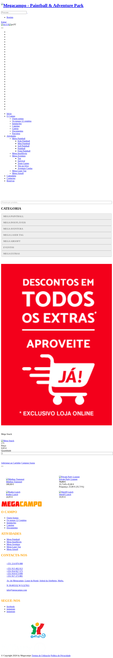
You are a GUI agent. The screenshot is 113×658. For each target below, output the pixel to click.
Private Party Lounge (68, 479)
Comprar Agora (28, 463)
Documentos (17, 131)
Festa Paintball (24, 151)
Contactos (11, 178)
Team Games (23, 163)
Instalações (17, 123)
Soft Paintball (23, 146)
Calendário (11, 176)
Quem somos (18, 118)
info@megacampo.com (17, 590)
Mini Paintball (24, 143)
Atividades (11, 136)
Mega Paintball (18, 138)
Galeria (15, 128)
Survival (21, 161)
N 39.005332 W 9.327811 (18, 585)
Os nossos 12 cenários (21, 121)
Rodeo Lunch (12, 494)
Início (9, 113)
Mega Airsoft (18, 173)
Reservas (10, 181)
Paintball (21, 148)
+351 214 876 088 (15, 563)
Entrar (3, 22)
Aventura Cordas (25, 168)
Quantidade (6, 450)
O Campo (11, 116)
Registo (10, 17)
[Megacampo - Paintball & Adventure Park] (42, 5)
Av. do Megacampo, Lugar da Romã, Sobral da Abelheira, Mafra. (35, 581)
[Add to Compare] (2, 466)
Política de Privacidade (61, 655)
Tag (19, 158)
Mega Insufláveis (19, 153)
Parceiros (16, 133)
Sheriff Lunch (65, 494)
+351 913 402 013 (15, 568)
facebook (11, 606)
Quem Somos (12, 518)
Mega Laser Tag (19, 171)
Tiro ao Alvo (23, 166)
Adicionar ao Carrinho (11, 463)
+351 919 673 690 (15, 573)
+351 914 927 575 (15, 571)
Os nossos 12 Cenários (16, 520)
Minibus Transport (14, 482)
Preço (3, 446)
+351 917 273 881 (15, 576)
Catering (16, 126)
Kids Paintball (24, 141)
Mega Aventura (18, 156)
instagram (11, 609)
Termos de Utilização (41, 655)
